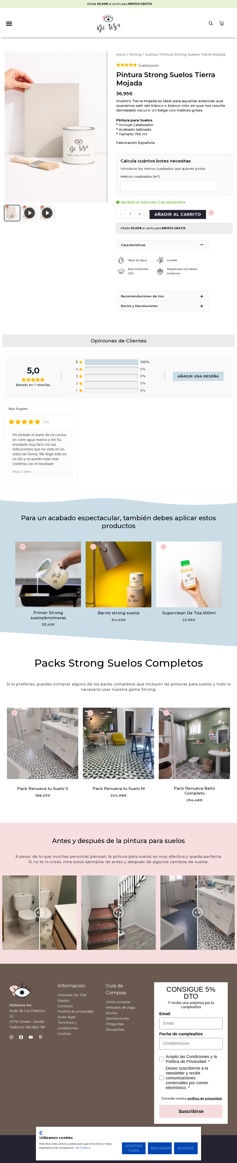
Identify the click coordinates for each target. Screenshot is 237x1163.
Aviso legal (66, 1017)
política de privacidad (204, 1098)
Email (164, 1013)
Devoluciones (117, 1018)
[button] (9, 23)
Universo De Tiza (72, 995)
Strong (135, 54)
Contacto (65, 1006)
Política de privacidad (75, 1011)
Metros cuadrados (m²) (140, 176)
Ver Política (82, 1147)
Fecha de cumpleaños (181, 1034)
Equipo (63, 1000)
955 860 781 (35, 1027)
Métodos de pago (120, 1007)
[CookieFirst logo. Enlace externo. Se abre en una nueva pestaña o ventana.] (41, 1133)
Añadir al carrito (177, 214)
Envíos (111, 1013)
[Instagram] (11, 1037)
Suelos (151, 54)
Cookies (64, 1034)
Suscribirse (191, 1111)
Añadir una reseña (198, 376)
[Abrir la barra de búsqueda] (211, 23)
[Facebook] (21, 1037)
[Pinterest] (40, 1037)
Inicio (121, 54)
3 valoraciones (148, 65)
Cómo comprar (118, 1002)
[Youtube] (31, 1037)
